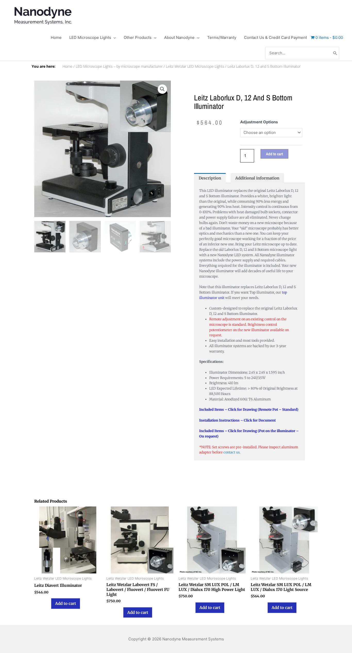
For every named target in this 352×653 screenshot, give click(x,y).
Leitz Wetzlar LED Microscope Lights (195, 66)
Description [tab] (210, 178)
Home (67, 66)
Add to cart (274, 154)
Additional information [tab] (257, 178)
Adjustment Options (259, 121)
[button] (162, 89)
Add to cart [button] (65, 603)
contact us (231, 452)
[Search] (335, 53)
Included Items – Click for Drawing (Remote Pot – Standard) (248, 409)
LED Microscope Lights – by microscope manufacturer (119, 66)
